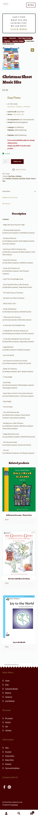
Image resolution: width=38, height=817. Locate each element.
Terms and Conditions (12, 768)
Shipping (8, 764)
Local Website (10, 701)
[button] (32, 50)
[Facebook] (4, 787)
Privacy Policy (9, 756)
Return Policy (9, 760)
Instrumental (12, 38)
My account (9, 718)
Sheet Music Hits (18, 114)
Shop (7, 685)
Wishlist (8, 722)
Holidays (8, 178)
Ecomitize (14, 805)
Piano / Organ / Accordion (24, 38)
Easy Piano (7, 41)
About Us (8, 693)
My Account (6, 813)
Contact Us (8, 697)
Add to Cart (17, 161)
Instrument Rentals (11, 689)
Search (19, 813)
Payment (8, 752)
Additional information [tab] (10, 197)
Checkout (8, 730)
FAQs (7, 748)
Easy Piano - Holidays (18, 41)
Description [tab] (6, 191)
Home (5, 38)
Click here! (19, 29)
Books (28, 178)
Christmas (19, 106)
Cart (6, 726)
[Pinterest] (9, 787)
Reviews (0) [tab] (6, 203)
